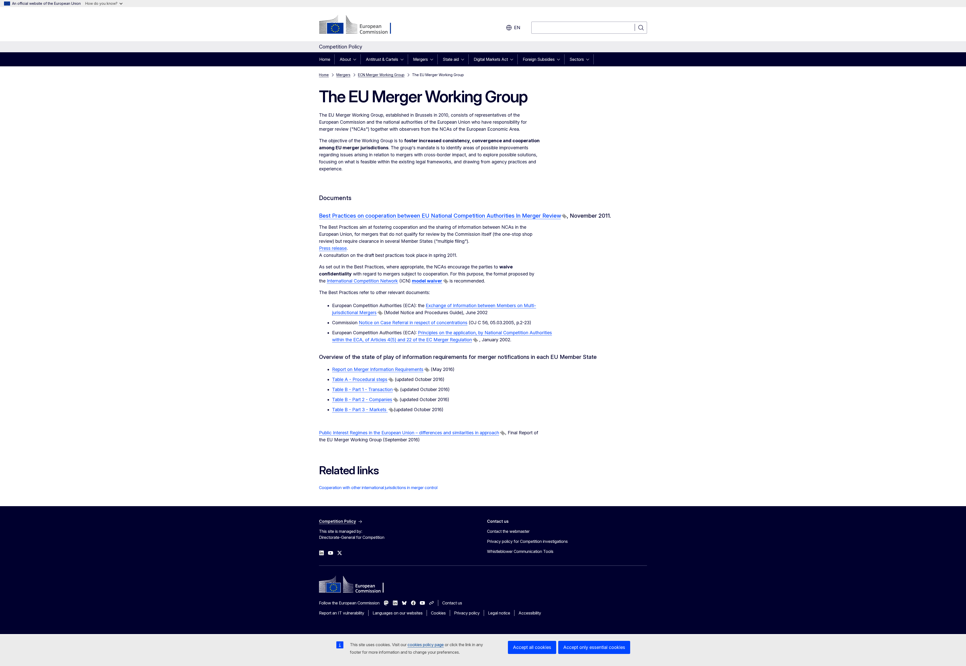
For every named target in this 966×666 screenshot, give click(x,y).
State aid (451, 59)
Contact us (452, 602)
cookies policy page (426, 644)
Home (324, 59)
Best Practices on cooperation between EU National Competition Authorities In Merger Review (440, 215)
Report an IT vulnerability (341, 612)
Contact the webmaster (508, 531)
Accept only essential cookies (594, 647)
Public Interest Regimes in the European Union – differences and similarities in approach (409, 432)
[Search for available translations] (564, 216)
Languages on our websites (398, 612)
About (345, 59)
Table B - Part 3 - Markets (360, 409)
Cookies (438, 612)
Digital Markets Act (491, 59)
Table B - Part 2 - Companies (362, 399)
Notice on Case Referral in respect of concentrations (413, 322)
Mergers (420, 59)
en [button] (517, 27)
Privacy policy (467, 612)
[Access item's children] (356, 59)
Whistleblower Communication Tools (520, 551)
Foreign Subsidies (539, 59)
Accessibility (529, 612)
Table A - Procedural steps (359, 379)
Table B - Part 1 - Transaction (362, 389)
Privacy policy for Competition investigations (527, 541)
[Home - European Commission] (359, 25)
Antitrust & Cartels (382, 59)
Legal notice (499, 612)
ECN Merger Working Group (381, 75)
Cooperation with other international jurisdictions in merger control (378, 487)
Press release (333, 248)
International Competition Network (362, 280)
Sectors (577, 59)
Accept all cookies (532, 647)
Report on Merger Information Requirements (377, 369)
